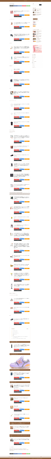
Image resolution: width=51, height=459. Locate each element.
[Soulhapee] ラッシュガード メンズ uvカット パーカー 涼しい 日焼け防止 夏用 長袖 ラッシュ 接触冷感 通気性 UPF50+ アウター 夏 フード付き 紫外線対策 (21, 80)
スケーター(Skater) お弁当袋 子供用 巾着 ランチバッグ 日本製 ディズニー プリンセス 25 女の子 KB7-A (21, 298)
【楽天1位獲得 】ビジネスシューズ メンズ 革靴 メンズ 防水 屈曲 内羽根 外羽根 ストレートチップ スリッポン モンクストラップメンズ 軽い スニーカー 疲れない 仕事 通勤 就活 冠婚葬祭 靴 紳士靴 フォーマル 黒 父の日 (21, 165)
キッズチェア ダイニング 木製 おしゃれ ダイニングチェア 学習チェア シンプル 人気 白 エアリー (20, 337)
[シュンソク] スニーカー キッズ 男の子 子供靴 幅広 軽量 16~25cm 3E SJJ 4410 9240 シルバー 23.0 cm (21, 319)
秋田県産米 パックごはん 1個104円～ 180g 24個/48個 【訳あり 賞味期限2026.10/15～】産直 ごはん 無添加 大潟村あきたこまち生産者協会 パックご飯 (21, 92)
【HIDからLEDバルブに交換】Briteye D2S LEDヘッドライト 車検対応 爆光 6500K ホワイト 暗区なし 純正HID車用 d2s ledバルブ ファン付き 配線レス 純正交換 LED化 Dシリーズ (21, 35)
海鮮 (13, 335)
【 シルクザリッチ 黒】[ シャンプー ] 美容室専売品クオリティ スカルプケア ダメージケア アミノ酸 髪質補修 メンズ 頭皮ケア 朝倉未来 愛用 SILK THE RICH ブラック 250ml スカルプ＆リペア (21, 346)
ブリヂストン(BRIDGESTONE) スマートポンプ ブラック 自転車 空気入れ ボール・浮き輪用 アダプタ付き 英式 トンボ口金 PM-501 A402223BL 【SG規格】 (21, 285)
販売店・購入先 (34, 57)
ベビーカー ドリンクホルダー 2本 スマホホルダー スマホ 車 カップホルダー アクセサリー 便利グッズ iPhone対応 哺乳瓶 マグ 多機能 (21, 439)
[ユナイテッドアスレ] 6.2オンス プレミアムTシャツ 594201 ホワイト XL (21, 113)
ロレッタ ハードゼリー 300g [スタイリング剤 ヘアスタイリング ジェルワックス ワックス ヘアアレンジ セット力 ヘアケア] (21, 146)
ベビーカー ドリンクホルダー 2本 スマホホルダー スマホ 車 (19, 338)
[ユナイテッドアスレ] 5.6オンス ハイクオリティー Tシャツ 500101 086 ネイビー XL (21, 122)
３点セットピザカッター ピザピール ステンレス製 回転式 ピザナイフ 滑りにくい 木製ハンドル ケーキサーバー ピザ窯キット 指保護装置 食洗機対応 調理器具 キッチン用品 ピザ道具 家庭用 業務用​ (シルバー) (21, 47)
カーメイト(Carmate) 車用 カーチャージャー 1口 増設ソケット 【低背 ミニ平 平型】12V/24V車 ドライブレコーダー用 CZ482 (21, 23)
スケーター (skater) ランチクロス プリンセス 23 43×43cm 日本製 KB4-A (21, 307)
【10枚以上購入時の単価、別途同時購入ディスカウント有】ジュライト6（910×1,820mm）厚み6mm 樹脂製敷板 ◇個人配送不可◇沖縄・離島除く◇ (21, 198)
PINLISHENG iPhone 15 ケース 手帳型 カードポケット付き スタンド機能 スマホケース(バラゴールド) (21, 11)
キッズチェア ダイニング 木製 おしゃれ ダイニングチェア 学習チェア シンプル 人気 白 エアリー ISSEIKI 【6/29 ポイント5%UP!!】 (21, 427)
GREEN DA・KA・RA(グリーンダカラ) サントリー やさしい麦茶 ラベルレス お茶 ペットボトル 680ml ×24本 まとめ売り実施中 (21, 264)
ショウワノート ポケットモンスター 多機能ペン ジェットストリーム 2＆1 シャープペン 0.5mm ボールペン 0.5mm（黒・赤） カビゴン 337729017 (21, 58)
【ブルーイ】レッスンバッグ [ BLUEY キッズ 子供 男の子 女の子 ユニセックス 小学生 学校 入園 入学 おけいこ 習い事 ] (21, 185)
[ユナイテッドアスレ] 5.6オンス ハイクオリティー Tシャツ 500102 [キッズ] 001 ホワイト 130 (21, 104)
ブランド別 (33, 58)
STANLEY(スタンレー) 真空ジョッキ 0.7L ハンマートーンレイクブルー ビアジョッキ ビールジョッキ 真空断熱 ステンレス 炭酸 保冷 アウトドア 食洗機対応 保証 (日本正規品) (21, 374)
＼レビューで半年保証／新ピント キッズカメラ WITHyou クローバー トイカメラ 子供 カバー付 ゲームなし (21, 225)
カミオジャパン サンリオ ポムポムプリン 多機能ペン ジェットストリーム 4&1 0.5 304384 (21, 414)
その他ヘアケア (33, 67)
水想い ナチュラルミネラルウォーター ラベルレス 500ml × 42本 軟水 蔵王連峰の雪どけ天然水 (21, 256)
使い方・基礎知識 (34, 61)
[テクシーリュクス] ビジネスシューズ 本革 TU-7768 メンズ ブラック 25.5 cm (21, 155)
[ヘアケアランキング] (34, 24)
